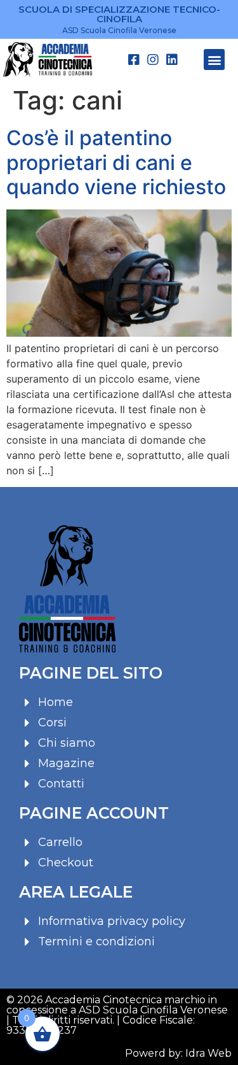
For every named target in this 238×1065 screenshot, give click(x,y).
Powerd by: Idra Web (178, 1053)
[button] (214, 59)
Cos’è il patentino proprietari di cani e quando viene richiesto (116, 162)
